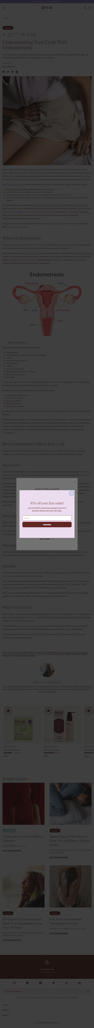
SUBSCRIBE (47, 524)
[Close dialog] (71, 493)
